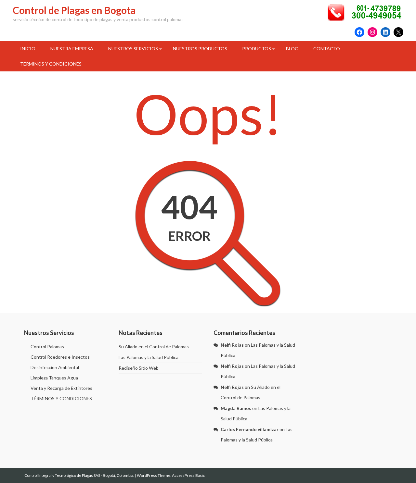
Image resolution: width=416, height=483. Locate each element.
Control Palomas (47, 346)
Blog (292, 48)
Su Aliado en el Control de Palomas (154, 346)
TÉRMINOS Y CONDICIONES (51, 64)
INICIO (27, 48)
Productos (256, 48)
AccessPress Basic (188, 475)
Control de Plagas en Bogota (74, 10)
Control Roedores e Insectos (60, 357)
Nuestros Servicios (133, 48)
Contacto (326, 48)
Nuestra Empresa (71, 48)
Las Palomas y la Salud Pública (148, 357)
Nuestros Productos (200, 48)
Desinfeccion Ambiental (55, 367)
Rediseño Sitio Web (139, 368)
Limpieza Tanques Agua (54, 377)
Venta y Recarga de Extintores (61, 388)
